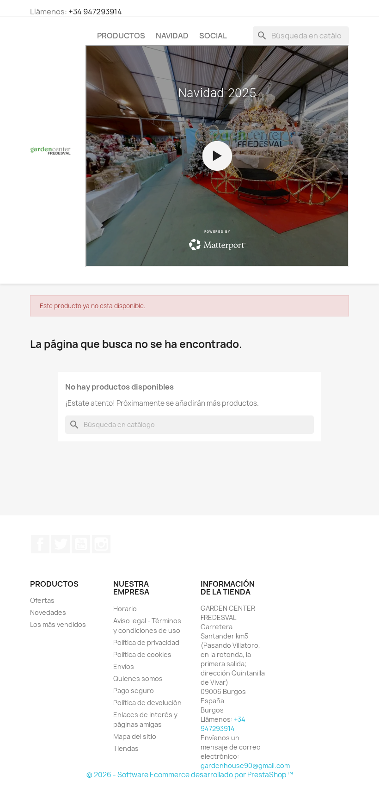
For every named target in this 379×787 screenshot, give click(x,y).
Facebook (40, 544)
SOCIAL (213, 36)
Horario (125, 608)
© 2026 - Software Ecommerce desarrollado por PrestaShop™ (189, 775)
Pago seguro (133, 690)
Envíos (123, 666)
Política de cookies (142, 654)
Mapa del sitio (134, 736)
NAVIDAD (172, 36)
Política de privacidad (146, 642)
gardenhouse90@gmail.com (245, 765)
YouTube (81, 544)
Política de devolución (147, 702)
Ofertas (42, 600)
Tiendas (126, 748)
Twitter (60, 544)
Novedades (48, 612)
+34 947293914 (95, 11)
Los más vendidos (58, 624)
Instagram (101, 544)
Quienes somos (138, 678)
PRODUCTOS (121, 36)
